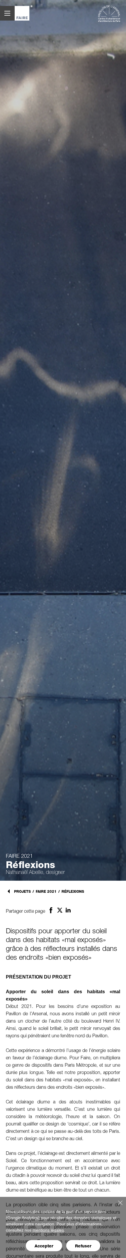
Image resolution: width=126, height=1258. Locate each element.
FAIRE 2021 (46, 891)
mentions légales (48, 1230)
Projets (22, 891)
